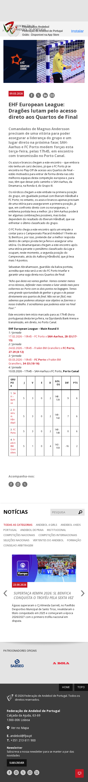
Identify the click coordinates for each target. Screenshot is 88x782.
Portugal (10, 530)
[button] (79, 773)
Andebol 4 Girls (46, 525)
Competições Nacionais (19, 535)
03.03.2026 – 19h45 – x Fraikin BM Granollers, (35, 361)
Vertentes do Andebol (48, 540)
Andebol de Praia (32, 530)
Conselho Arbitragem (18, 545)
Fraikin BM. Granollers (13, 446)
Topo (81, 687)
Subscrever (16, 763)
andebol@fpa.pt (21, 736)
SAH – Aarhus (13, 398)
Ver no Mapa (20, 728)
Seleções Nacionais (16, 540)
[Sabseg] (25, 664)
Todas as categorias (17, 525)
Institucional (56, 530)
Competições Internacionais (57, 535)
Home (66, 687)
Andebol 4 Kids (71, 525)
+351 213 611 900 (23, 740)
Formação (74, 540)
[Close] (3, 30)
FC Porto (13, 431)
